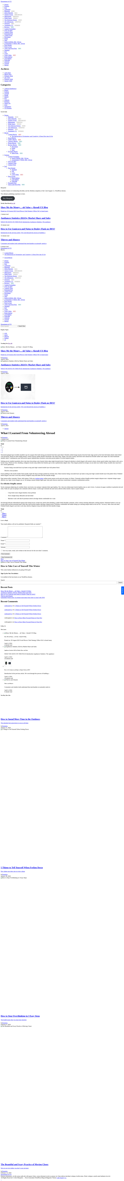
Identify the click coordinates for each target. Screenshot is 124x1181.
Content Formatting (10, 29)
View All (13, 203)
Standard (6, 50)
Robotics (6, 101)
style (5, 333)
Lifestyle (6, 62)
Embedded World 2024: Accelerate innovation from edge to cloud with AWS (23, 597)
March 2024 (7, 74)
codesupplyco (8, 606)
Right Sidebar (8, 57)
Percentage (7, 37)
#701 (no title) (8, 30)
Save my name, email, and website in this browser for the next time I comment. (25, 550)
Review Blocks (14, 145)
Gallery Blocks (14, 139)
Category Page (8, 32)
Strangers (9, 23)
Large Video (10, 55)
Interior (6, 65)
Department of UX (6, 1)
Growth (6, 63)
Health (6, 95)
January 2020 (8, 81)
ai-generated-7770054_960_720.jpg (14, 43)
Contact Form (8, 35)
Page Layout (8, 47)
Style (5, 105)
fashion (6, 338)
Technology (7, 106)
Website (3, 547)
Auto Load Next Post (12, 48)
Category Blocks (15, 141)
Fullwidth (7, 60)
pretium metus (39, 478)
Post (5, 8)
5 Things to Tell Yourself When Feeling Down (27, 606)
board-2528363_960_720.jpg (12, 42)
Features (6, 6)
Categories (7, 9)
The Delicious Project (13, 20)
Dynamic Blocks (13, 151)
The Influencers (12, 22)
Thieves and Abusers (7, 596)
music (6, 335)
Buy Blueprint (7, 198)
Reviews (9, 27)
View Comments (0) (6, 557)
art (5, 340)
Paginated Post (8, 34)
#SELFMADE (10, 13)
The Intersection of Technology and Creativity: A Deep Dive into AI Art (32, 136)
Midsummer (11, 16)
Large (6, 53)
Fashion (6, 92)
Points (6, 38)
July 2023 (7, 77)
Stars (5, 40)
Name (3, 540)
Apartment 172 (12, 25)
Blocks (6, 133)
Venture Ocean (13, 14)
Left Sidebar (7, 58)
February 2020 (8, 79)
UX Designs (8, 108)
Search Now (22, 326)
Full (5, 52)
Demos (6, 4)
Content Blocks (14, 134)
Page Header (8, 45)
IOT (5, 98)
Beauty (6, 90)
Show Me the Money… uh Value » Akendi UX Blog (16, 591)
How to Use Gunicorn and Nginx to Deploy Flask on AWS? (18, 594)
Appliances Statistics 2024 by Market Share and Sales (16, 592)
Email (3, 544)
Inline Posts (17, 153)
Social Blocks (12, 138)
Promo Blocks (14, 143)
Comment (4, 537)
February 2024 (8, 76)
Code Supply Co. (61, 1178)
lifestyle (6, 336)
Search (3, 580)
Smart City (7, 103)
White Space (10, 18)
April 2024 (7, 73)
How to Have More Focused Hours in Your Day (28, 618)
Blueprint (9, 11)
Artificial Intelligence (10, 88)
